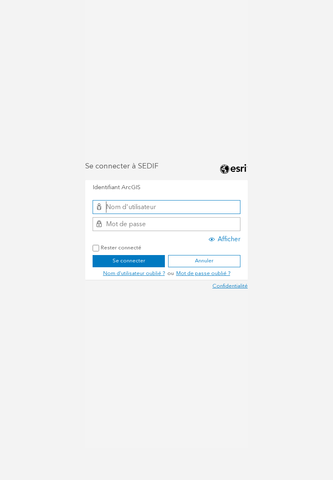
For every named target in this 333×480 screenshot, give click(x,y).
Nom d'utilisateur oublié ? (134, 273)
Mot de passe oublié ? (203, 273)
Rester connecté (121, 248)
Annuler (204, 260)
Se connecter (128, 260)
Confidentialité (230, 285)
